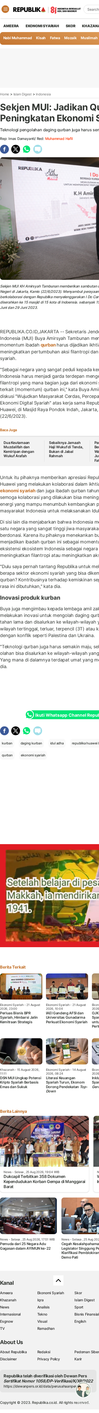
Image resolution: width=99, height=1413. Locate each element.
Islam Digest (22, 94)
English (80, 1321)
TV (2, 1328)
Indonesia (43, 94)
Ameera (6, 1293)
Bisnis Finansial (86, 1314)
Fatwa (55, 38)
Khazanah (8, 1300)
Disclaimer (8, 1359)
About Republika (13, 1352)
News (4, 1307)
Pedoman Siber (86, 1352)
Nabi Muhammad (17, 38)
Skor (78, 1293)
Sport (78, 1307)
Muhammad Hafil (59, 138)
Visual (42, 1321)
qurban (48, 345)
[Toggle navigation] (5, 9)
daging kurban (31, 743)
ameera (11, 26)
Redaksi (44, 1352)
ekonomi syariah (18, 490)
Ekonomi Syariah (42, 26)
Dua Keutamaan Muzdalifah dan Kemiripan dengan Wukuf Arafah (19, 449)
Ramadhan (46, 1328)
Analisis (43, 1307)
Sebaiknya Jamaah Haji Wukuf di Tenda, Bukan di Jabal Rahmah (66, 449)
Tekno (42, 1314)
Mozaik (70, 38)
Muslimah (89, 38)
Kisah (41, 38)
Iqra (40, 1300)
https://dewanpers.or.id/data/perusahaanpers (41, 1386)
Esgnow (6, 1321)
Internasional (10, 1314)
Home (4, 94)
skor (70, 26)
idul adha (57, 743)
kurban (7, 743)
